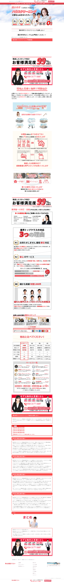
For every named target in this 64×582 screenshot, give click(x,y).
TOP (15, 3)
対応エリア (32, 3)
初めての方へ (18, 3)
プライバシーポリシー (21, 564)
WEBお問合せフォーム (21, 566)
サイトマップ (47, 3)
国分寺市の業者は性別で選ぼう (19, 427)
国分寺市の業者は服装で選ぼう (19, 432)
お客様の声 (36, 3)
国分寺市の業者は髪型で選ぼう (19, 430)
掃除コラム (34, 573)
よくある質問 (40, 3)
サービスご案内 (23, 3)
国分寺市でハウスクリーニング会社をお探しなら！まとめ (23, 434)
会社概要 (43, 3)
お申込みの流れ (28, 3)
